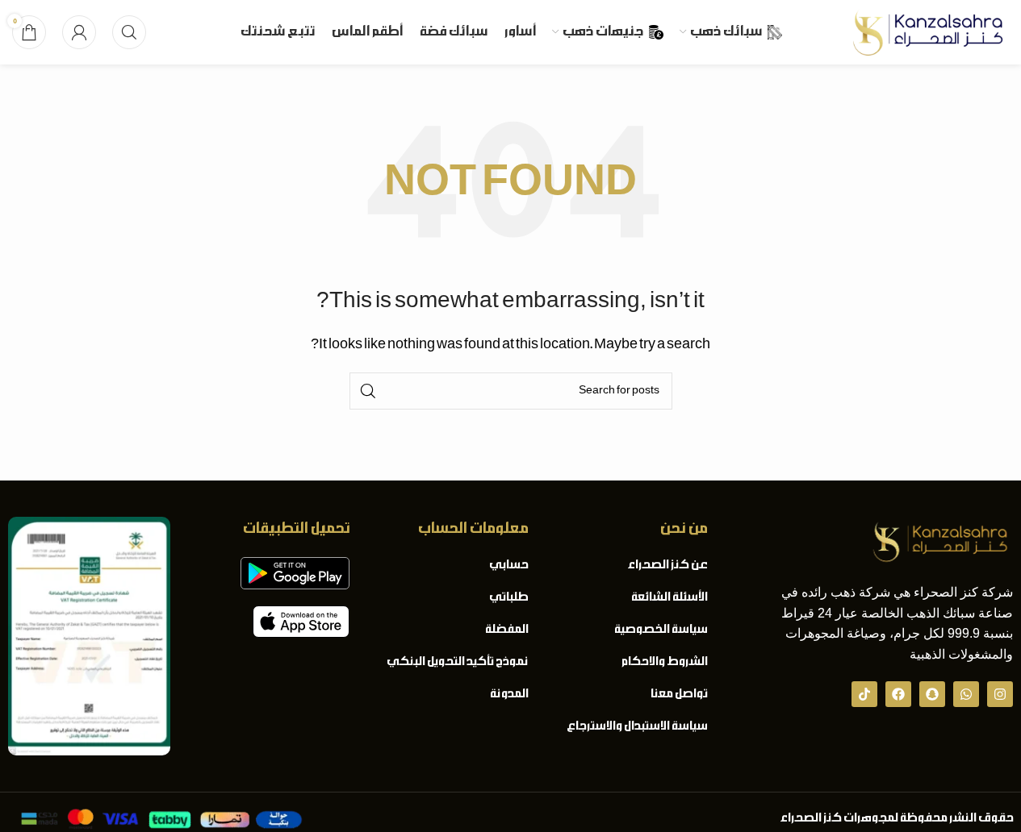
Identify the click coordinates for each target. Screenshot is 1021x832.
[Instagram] (1000, 694)
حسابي (508, 565)
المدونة (508, 694)
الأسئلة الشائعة (668, 597)
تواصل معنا (678, 694)
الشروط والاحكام (663, 662)
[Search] (129, 32)
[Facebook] (898, 694)
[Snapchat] (932, 694)
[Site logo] (928, 32)
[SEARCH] (368, 391)
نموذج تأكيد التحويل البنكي (457, 662)
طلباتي (508, 597)
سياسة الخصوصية (659, 629)
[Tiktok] (864, 694)
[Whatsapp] (966, 694)
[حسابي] (79, 32)
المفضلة (506, 629)
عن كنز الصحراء (666, 565)
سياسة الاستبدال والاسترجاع (636, 726)
